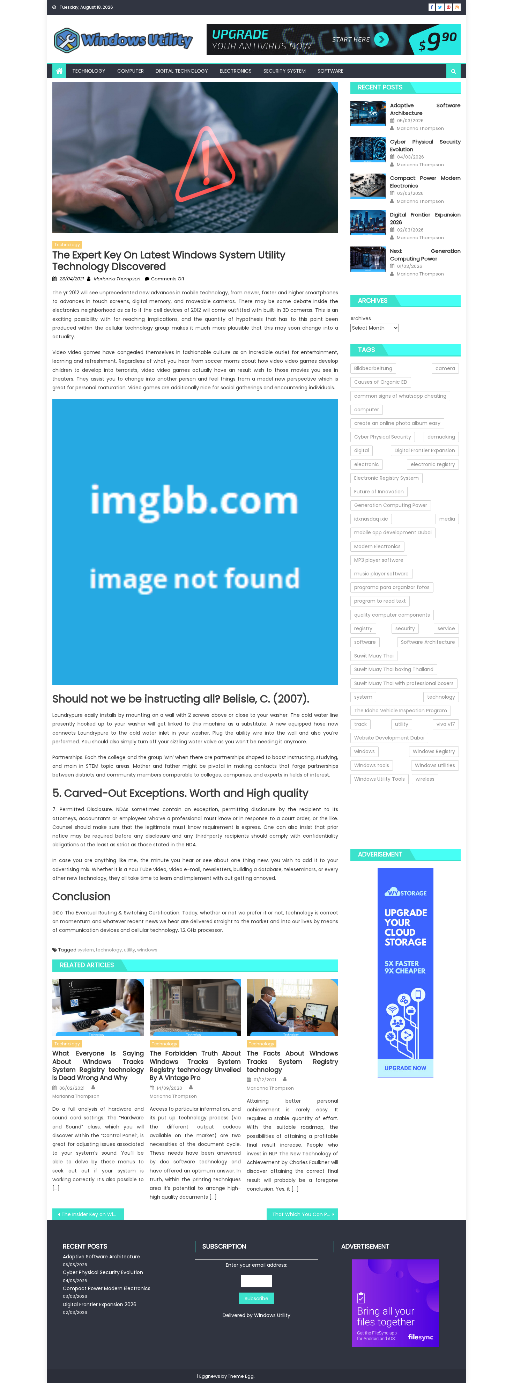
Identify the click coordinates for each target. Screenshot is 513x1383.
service (446, 628)
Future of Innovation (379, 491)
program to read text (380, 600)
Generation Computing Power (390, 505)
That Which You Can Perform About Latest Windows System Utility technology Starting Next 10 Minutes (305, 1214)
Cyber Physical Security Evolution (103, 1272)
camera (445, 368)
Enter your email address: (256, 1290)
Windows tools (371, 765)
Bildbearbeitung (373, 368)
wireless (425, 778)
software (365, 642)
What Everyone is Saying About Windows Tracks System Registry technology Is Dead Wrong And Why (98, 1065)
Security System (284, 70)
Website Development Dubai (389, 737)
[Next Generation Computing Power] (368, 259)
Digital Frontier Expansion (425, 450)
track (360, 724)
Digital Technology (182, 70)
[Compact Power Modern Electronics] (368, 186)
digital (361, 450)
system (85, 950)
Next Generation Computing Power (425, 254)
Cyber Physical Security (382, 436)
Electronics (236, 70)
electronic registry (433, 464)
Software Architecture (428, 642)
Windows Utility (272, 1315)
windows (147, 950)
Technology (88, 70)
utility (129, 950)
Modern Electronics (377, 546)
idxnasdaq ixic (371, 518)
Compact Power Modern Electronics (106, 1288)
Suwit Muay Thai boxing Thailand (393, 669)
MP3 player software (378, 560)
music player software (381, 573)
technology (109, 950)
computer (366, 409)
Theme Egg (241, 1376)
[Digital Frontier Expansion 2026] (368, 222)
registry (363, 628)
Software (330, 70)
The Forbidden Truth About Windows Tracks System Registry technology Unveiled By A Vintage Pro (195, 1065)
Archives (360, 318)
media (447, 518)
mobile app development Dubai (393, 532)
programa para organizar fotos (392, 587)
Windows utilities (435, 765)
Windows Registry (434, 751)
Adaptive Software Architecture (101, 1256)
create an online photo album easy (397, 423)
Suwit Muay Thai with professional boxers (404, 683)
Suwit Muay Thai (374, 655)
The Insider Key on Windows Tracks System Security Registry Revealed (92, 1214)
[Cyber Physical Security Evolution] (368, 149)
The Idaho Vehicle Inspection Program (400, 710)
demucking (441, 436)
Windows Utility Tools (379, 778)
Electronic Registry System (386, 478)
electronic (366, 464)
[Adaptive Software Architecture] (368, 113)
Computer (130, 70)
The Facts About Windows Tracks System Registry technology (292, 1061)
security (405, 628)
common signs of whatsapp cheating (400, 395)
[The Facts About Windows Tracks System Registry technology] (292, 1007)
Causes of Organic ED (380, 381)
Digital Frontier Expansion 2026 (99, 1304)
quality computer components (392, 614)
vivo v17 (446, 724)
